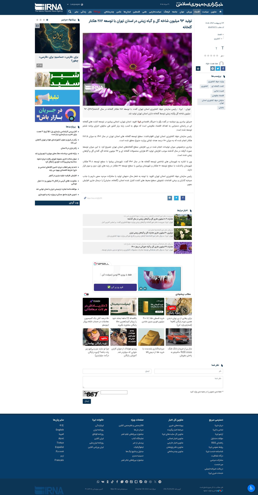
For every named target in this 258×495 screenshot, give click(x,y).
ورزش (189, 12)
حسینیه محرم (137, 456)
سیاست (205, 12)
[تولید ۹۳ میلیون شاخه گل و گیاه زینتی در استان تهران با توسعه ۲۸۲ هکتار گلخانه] (137, 69)
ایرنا (199, 4)
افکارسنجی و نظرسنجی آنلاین (131, 425)
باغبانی (221, 107)
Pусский (60, 451)
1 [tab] (47, 20)
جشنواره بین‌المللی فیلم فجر (132, 434)
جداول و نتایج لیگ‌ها (134, 451)
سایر (76, 12)
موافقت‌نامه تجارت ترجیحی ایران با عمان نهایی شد (56, 189)
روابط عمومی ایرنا (216, 447)
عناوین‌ (213, 12)
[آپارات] (146, 482)
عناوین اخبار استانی (175, 438)
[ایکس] (155, 482)
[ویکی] (103, 482)
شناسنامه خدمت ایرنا (214, 451)
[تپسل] (95, 263)
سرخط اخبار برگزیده (175, 430)
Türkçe (60, 443)
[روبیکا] (150, 482)
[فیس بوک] (117, 482)
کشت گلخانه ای (218, 86)
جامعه (174, 12)
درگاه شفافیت (217, 456)
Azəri (61, 438)
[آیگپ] (136, 482)
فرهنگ (167, 12)
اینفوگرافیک (138, 447)
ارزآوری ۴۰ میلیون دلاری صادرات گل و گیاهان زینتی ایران (151, 233)
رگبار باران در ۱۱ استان (69, 148)
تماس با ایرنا (218, 430)
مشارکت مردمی (216, 460)
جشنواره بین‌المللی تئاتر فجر (132, 460)
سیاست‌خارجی (155, 12)
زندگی (83, 12)
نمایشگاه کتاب (137, 438)
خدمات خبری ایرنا (215, 473)
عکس (118, 12)
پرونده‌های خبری (176, 425)
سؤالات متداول (217, 438)
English (60, 430)
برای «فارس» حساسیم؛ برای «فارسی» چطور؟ (58, 59)
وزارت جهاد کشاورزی (216, 81)
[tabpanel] (57, 46)
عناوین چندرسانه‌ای (175, 451)
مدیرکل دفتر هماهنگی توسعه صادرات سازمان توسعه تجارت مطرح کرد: (148, 243)
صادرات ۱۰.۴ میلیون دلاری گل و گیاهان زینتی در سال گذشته (150, 219)
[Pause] (141, 288)
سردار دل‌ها (138, 430)
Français (59, 460)
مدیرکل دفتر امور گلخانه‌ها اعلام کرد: (160, 230)
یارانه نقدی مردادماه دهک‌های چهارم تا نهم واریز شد (56, 153)
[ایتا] (131, 482)
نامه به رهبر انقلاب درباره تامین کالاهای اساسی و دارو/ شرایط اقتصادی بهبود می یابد (57, 169)
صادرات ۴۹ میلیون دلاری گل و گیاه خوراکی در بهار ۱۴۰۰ (152, 246)
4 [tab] (37, 20)
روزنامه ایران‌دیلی (96, 443)
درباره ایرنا (219, 425)
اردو (62, 456)
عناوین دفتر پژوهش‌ (174, 447)
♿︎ (251, 488)
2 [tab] (44, 20)
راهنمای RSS (217, 443)
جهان (182, 12)
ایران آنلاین (99, 438)
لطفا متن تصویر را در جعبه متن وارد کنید (206, 391)
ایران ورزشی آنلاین (96, 447)
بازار (90, 12)
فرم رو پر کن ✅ (115, 287)
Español (59, 447)
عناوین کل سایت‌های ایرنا (172, 434)
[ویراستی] (122, 482)
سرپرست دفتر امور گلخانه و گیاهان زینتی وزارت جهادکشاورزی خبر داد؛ (148, 216)
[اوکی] (108, 482)
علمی (144, 12)
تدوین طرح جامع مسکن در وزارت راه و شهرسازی (57, 194)
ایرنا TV (96, 12)
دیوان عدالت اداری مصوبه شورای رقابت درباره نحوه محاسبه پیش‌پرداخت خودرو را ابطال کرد (57, 160)
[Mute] (145, 288)
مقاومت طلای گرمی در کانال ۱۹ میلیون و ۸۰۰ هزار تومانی (57, 182)
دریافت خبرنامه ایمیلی (214, 469)
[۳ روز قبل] (57, 38)
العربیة (61, 434)
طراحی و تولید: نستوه (211, 491)
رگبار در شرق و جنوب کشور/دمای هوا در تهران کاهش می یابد (56, 141)
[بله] (141, 482)
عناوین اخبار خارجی (175, 443)
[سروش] (127, 482)
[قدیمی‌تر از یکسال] (183, 220)
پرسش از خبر (138, 443)
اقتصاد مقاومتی (218, 95)
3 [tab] (41, 20)
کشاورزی (217, 38)
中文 (62, 425)
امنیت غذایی (219, 91)
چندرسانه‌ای (109, 12)
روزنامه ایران (98, 430)
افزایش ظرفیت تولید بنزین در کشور (63, 175)
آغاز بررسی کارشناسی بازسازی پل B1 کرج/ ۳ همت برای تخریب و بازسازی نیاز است (57, 133)
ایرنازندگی (99, 425)
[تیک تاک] (112, 482)
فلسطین (136, 12)
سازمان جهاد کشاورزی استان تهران (213, 102)
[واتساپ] (98, 482)
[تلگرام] (160, 482)
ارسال (87, 401)
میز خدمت (218, 464)
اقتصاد (197, 12)
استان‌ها (127, 12)
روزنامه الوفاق (98, 434)
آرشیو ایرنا (219, 434)
